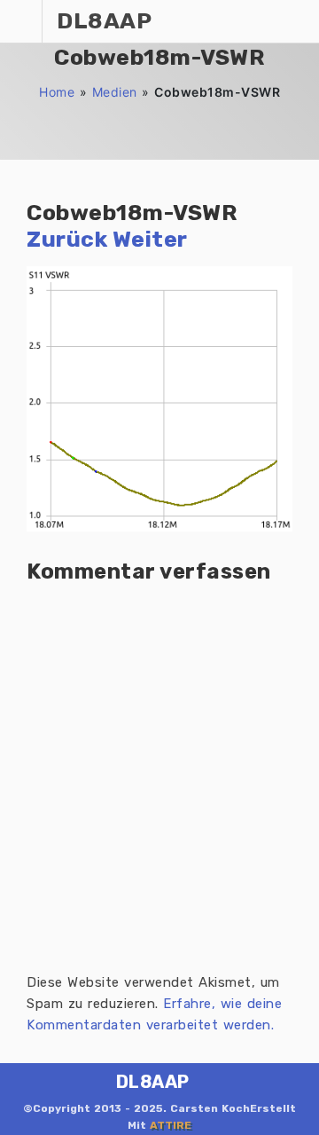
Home (56, 91)
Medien (114, 91)
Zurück (67, 239)
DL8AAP (153, 1081)
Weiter (150, 239)
